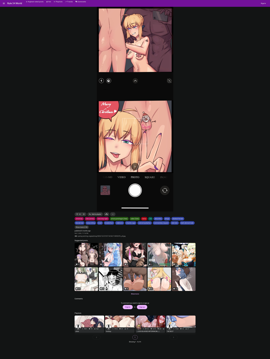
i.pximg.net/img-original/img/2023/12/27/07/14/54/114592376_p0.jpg (102, 236)
